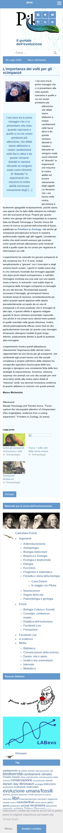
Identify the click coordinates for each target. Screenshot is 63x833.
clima (22, 777)
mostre (13, 803)
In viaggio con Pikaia (43, 585)
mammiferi (42, 799)
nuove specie (40, 802)
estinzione (50, 783)
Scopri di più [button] (10, 819)
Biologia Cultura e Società (39, 609)
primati (25, 805)
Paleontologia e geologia (38, 598)
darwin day (11, 784)
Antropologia (31, 547)
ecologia (39, 784)
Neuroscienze (31, 590)
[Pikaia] (37, 32)
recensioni (37, 805)
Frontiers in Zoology (29, 229)
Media (22, 643)
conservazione (21, 780)
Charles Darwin (11, 777)
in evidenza (26, 639)
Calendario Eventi (26, 533)
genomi (14, 794)
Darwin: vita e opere (35, 656)
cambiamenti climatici (37, 774)
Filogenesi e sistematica (37, 572)
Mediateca (29, 668)
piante (6, 805)
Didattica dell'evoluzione (38, 621)
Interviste (28, 664)
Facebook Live (32, 625)
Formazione (30, 629)
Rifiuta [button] (8, 828)
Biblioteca (29, 648)
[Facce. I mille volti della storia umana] (40, 439)
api (51, 771)
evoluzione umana (21, 790)
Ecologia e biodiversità (37, 560)
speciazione (51, 806)
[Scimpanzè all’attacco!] (14, 467)
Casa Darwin (39, 581)
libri (15, 798)
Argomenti (25, 538)
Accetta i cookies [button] (31, 828)
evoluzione (8, 787)
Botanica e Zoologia (35, 555)
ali (19, 771)
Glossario (21, 753)
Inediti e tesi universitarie (38, 660)
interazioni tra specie (42, 795)
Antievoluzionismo (34, 543)
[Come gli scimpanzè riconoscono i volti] (14, 439)
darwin (49, 780)
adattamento (10, 770)
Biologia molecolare (35, 551)
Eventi (23, 604)
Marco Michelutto (37, 60)
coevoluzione (32, 777)
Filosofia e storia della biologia (41, 576)
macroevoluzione (28, 799)
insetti (30, 794)
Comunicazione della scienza (41, 652)
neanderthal (25, 802)
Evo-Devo (29, 568)
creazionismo (39, 780)
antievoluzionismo (42, 771)
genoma (6, 794)
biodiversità (13, 774)
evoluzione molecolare (26, 786)
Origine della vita (33, 594)
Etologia (9, 494)
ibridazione (23, 795)
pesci (50, 802)
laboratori (7, 799)
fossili (46, 790)
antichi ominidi (27, 771)
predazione (15, 806)
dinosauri (26, 784)
